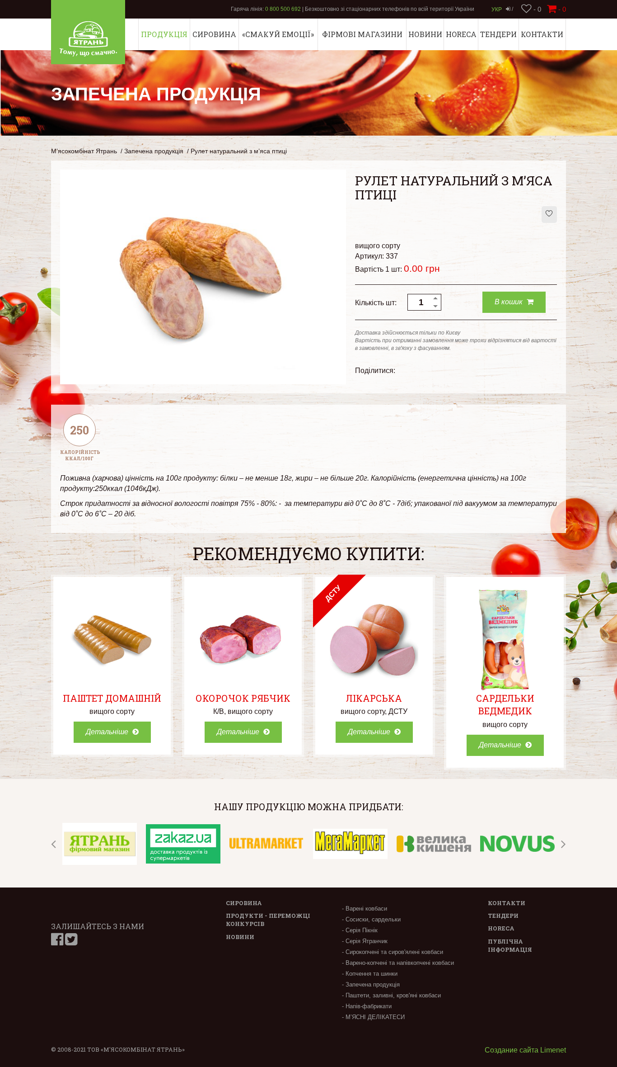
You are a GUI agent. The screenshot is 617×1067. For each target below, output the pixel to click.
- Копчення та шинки (369, 973)
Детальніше (108, 732)
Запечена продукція (153, 151)
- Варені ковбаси (364, 908)
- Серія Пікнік (360, 930)
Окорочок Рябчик (243, 698)
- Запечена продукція (371, 984)
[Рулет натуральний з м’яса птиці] (203, 276)
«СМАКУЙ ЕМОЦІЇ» (278, 34)
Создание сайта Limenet (525, 1050)
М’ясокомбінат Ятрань (84, 151)
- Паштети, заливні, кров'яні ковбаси (391, 995)
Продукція (164, 34)
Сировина (214, 34)
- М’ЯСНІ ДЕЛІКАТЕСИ (373, 1017)
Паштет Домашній (112, 698)
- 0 (536, 9)
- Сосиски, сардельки (371, 919)
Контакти (542, 34)
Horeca (461, 34)
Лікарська (374, 698)
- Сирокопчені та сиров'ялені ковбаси (392, 952)
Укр (496, 9)
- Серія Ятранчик (365, 941)
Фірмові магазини (362, 34)
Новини (425, 34)
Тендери (498, 34)
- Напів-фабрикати (367, 1006)
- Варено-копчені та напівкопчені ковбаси (398, 962)
